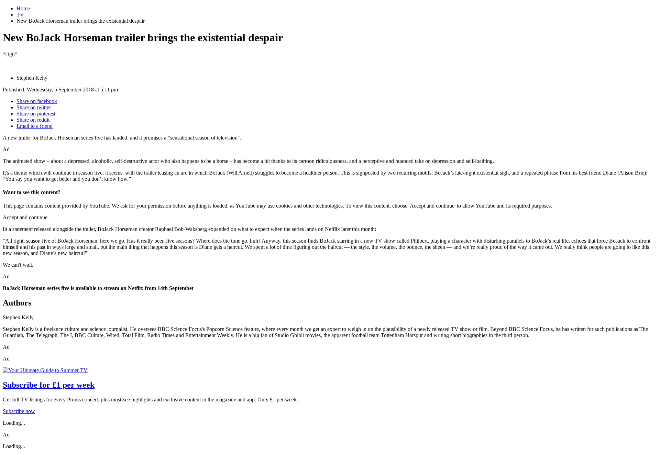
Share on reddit (33, 120)
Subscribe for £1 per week (49, 384)
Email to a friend (34, 126)
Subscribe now (19, 411)
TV (20, 15)
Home (23, 8)
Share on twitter (33, 107)
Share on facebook (36, 101)
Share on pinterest (35, 113)
